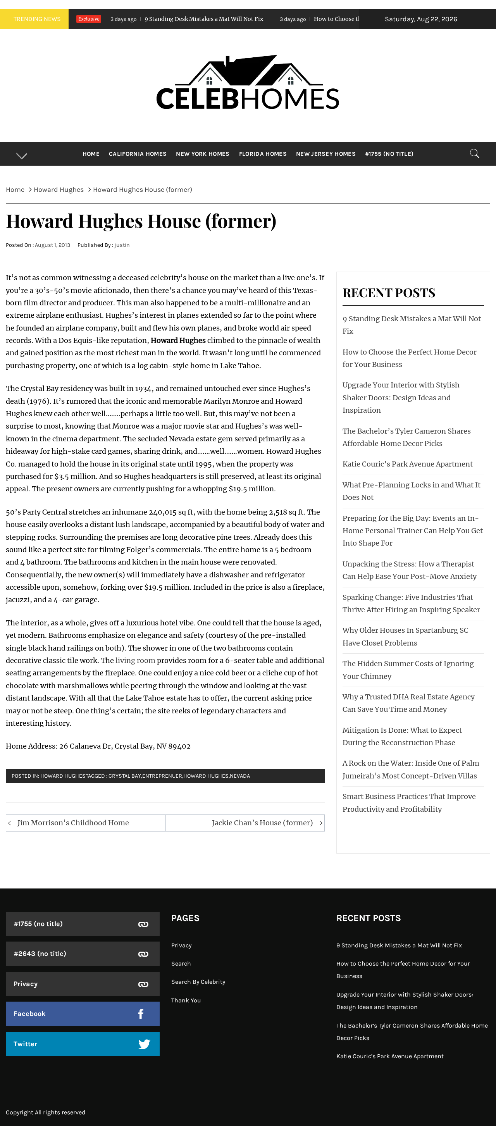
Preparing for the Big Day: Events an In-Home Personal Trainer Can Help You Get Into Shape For (413, 531)
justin (122, 245)
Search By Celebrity (198, 981)
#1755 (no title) (389, 153)
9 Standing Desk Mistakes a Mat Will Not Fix (164, 18)
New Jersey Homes (326, 153)
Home (91, 153)
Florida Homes (263, 153)
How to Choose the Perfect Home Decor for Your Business (351, 18)
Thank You (186, 1000)
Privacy (26, 984)
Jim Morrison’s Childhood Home (73, 822)
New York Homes (202, 153)
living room (135, 660)
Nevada (240, 776)
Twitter (25, 1044)
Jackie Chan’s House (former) (262, 822)
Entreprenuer (162, 776)
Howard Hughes (63, 776)
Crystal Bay (124, 776)
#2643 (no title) (40, 953)
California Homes (138, 153)
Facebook (30, 1013)
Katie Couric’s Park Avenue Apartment (408, 464)
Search (181, 963)
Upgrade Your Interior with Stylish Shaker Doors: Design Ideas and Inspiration (401, 397)
